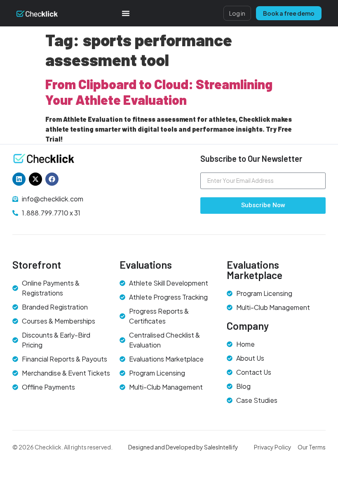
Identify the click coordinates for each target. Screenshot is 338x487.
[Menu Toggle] (126, 13)
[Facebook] (52, 179)
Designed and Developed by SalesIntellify (183, 447)
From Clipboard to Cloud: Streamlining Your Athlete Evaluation (158, 91)
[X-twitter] (35, 179)
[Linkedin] (19, 179)
